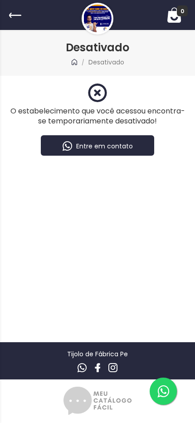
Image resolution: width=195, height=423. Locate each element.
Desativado (106, 62)
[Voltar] (14, 15)
